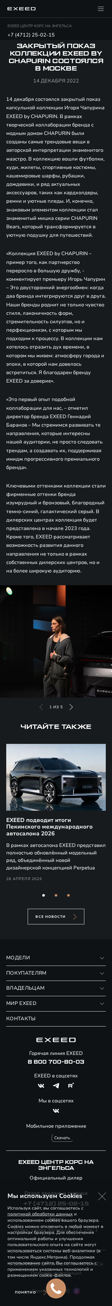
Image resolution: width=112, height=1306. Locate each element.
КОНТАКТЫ (21, 1018)
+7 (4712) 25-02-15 (31, 35)
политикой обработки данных (40, 1214)
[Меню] (101, 8)
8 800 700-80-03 (56, 1062)
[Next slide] (71, 707)
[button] (43, 895)
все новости (50, 916)
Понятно (25, 1292)
